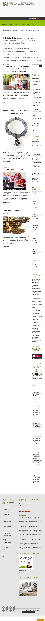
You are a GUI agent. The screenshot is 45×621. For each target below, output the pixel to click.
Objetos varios (36, 112)
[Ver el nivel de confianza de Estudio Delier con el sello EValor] (25, 567)
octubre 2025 (34, 201)
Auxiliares (35, 116)
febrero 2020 (34, 242)
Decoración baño (36, 454)
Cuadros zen (35, 87)
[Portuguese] (37, 18)
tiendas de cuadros (36, 484)
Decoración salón (36, 464)
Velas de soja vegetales (37, 104)
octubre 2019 (34, 251)
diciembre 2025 (35, 199)
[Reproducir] (33, 358)
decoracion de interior (37, 445)
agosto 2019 (34, 255)
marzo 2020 (34, 240)
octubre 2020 (34, 229)
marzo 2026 (34, 194)
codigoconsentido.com (28, 611)
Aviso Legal (37, 610)
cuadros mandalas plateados (36, 418)
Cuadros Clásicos (36, 81)
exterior (37, 319)
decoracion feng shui (36, 452)
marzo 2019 (34, 264)
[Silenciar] (40, 358)
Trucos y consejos (35, 154)
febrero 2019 (34, 266)
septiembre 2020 (35, 231)
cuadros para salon (36, 434)
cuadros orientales (36, 423)
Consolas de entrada (37, 120)
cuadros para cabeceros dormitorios (37, 426)
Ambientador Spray (37, 97)
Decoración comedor (36, 458)
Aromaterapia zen (20, 21)
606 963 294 (12, 8)
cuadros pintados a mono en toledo (36, 441)
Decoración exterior (35, 145)
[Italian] (35, 18)
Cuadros (34, 399)
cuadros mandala (36, 410)
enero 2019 (34, 268)
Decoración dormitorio (37, 460)
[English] (31, 18)
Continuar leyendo (6, 102)
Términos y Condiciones (29, 610)
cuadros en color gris (36, 406)
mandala (34, 473)
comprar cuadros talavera (36, 395)
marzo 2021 (34, 220)
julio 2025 (34, 205)
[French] (32, 18)
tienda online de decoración (13, 57)
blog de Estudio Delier (16, 51)
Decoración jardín (36, 462)
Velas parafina (36, 105)
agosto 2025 (34, 203)
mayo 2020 (34, 238)
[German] (34, 18)
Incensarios (35, 100)
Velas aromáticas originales (13, 169)
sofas (34, 475)
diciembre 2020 (35, 225)
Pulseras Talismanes (37, 99)
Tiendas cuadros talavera (36, 482)
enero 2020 (34, 244)
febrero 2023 (34, 216)
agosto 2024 (34, 207)
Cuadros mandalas (35, 141)
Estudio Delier (10, 38)
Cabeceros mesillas (37, 118)
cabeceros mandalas (36, 390)
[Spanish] (29, 18)
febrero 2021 (34, 223)
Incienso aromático (36, 102)
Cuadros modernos (37, 79)
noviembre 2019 (35, 249)
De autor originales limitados (9, 515)
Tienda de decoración (37, 479)
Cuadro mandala (36, 397)
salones (38, 473)
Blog (28, 24)
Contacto (12, 6)
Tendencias (34, 152)
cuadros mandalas (36, 412)
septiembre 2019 (35, 253)
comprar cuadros (36, 392)
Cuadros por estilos (7, 21)
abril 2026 (34, 192)
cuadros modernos (36, 421)
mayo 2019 (34, 260)
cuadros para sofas (36, 438)
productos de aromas (35, 57)
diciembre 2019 (35, 247)
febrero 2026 (34, 196)
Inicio (33, 24)
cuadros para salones (37, 436)
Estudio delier (35, 468)
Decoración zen (35, 466)
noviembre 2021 (35, 218)
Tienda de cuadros (36, 477)
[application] (37, 356)
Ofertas (23, 24)
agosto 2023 (34, 214)
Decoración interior (35, 147)
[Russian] (38, 18)
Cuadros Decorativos (37, 86)
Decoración (31, 21)
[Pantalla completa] (41, 358)
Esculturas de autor (37, 111)
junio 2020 (34, 236)
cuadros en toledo (36, 408)
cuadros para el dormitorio (35, 429)
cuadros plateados (36, 443)
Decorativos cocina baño (8, 517)
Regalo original (14, 24)
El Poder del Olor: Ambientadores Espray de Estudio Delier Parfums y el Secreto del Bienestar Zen (16, 68)
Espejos (34, 121)
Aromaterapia (34, 139)
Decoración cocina (36, 456)
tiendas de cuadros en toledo (37, 487)
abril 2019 (34, 262)
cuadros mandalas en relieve (37, 415)
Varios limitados (36, 123)
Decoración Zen (36, 109)
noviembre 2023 (35, 212)
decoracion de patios (36, 447)
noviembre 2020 (35, 227)
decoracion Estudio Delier (22, 3)
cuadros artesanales (36, 401)
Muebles (4, 24)
